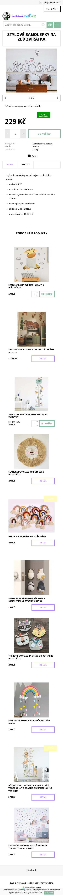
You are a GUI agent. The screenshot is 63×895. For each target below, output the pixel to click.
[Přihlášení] (50, 25)
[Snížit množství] (38, 295)
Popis (9, 164)
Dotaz (35, 156)
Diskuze (25, 164)
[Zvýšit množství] (38, 292)
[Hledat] (43, 24)
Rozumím (49, 892)
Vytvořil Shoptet (33, 887)
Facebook (31, 870)
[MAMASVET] (31, 16)
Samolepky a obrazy (42, 143)
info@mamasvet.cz (52, 2)
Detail (43, 358)
